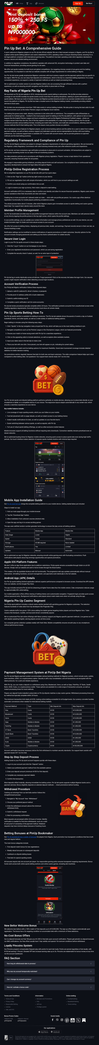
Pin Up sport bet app (14, 504)
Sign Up (78, 3)
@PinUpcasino (22, 1021)
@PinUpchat (8, 1021)
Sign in (12, 39)
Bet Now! (89, 3)
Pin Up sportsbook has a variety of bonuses (21, 837)
